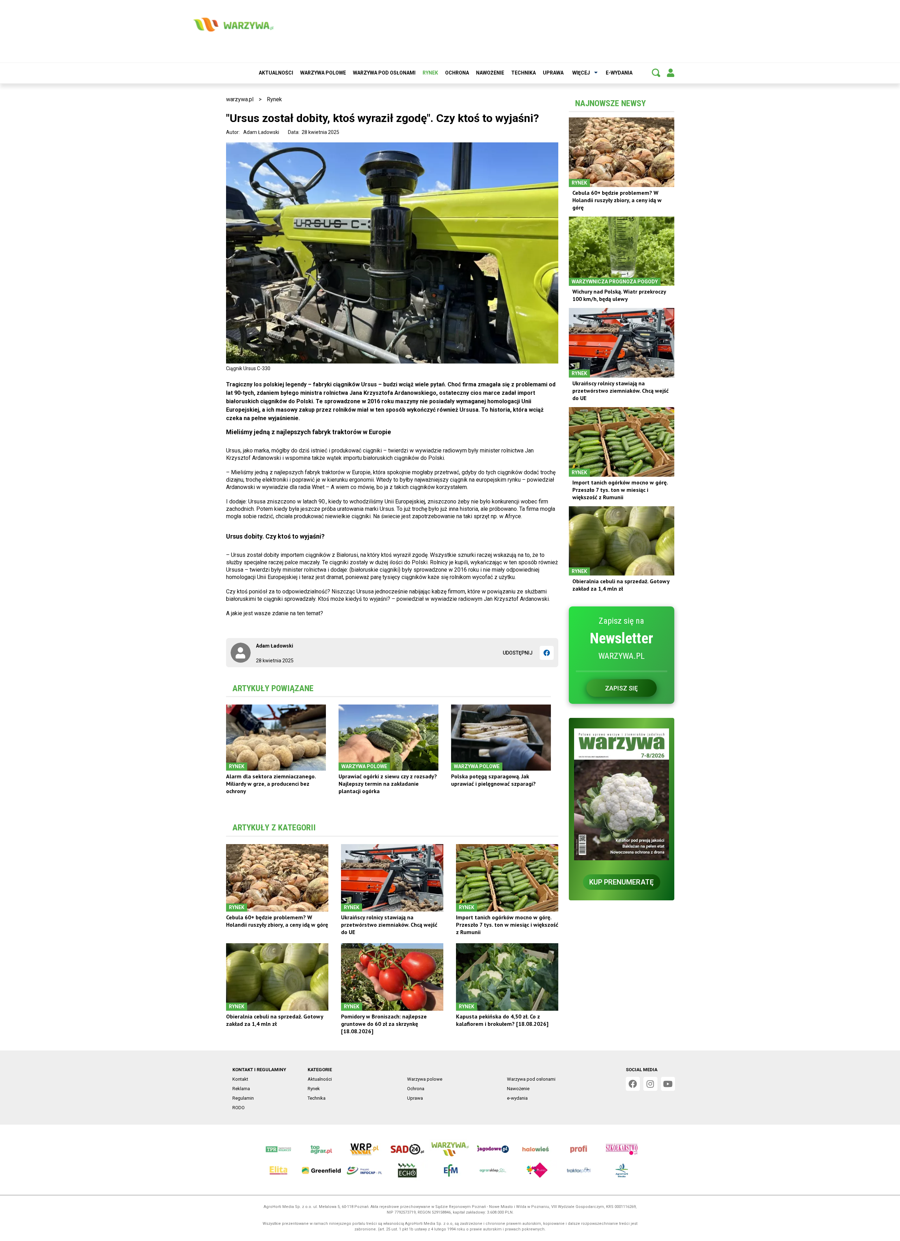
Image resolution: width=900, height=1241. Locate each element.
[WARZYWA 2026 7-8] (621, 794)
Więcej (581, 73)
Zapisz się (621, 688)
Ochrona (457, 73)
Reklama (241, 1088)
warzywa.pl (239, 99)
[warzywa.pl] (233, 24)
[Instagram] (650, 1084)
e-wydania (619, 73)
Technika (523, 73)
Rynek (430, 73)
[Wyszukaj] (656, 73)
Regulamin (243, 1098)
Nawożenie (490, 73)
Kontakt (240, 1079)
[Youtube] (668, 1084)
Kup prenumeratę (621, 882)
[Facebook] (547, 653)
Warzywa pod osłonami (384, 73)
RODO (238, 1107)
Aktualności (276, 73)
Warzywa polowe (323, 73)
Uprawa (553, 73)
